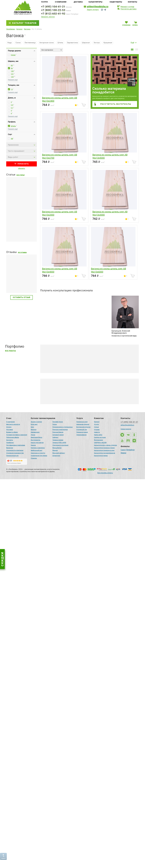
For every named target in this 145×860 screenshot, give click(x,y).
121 (12, 74)
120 (12, 71)
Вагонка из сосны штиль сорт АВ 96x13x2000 (59, 213)
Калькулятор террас (101, 455)
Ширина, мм (13, 61)
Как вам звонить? (48, 305)
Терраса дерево (57, 440)
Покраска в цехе (82, 421)
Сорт (10, 134)
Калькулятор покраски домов (104, 448)
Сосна (18, 43)
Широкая (86, 43)
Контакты (132, 2)
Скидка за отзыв (100, 437)
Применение (13, 145)
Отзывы (97, 429)
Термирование (81, 434)
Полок (54, 424)
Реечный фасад (57, 432)
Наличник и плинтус (38, 453)
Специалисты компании (14, 450)
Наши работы (116, 2)
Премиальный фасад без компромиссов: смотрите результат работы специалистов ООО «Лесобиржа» (89, 413)
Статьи (96, 427)
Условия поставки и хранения (16, 434)
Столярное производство (15, 453)
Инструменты (35, 440)
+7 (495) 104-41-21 (53, 6)
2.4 (12, 105)
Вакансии (9, 448)
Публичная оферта (12, 437)
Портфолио (10, 442)
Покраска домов (82, 432)
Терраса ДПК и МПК (59, 442)
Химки (123, 453)
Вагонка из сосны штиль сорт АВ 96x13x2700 (59, 156)
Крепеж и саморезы (38, 448)
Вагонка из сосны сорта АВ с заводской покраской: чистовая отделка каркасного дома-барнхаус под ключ (88, 855)
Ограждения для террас (39, 455)
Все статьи (20, 175)
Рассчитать (115, 104)
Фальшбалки (57, 448)
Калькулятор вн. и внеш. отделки (105, 445)
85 (12, 65)
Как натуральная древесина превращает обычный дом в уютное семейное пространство (83, 487)
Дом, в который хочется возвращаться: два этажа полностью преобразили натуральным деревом (87, 560)
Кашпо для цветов (37, 442)
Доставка (78, 2)
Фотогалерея (98, 440)
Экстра (97, 43)
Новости (97, 432)
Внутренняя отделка (83, 427)
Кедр (9, 43)
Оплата (8, 427)
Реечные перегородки (60, 429)
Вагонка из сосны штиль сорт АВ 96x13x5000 (109, 156)
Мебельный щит (36, 450)
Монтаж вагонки (88, 397)
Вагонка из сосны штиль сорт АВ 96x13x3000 (109, 213)
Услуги (44, 2)
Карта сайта (98, 434)
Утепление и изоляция (60, 445)
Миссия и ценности (13, 424)
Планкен (34, 458)
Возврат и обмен (12, 432)
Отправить (101, 326)
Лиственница (30, 43)
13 (12, 89)
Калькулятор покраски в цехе (104, 450)
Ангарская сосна (46, 43)
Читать (9, 286)
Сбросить (21, 168)
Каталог (96, 421)
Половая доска (57, 421)
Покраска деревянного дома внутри (119, 397)
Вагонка (33, 429)
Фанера (55, 450)
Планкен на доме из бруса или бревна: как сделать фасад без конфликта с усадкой (19, 233)
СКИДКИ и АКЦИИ (100, 442)
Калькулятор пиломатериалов (104, 453)
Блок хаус (34, 424)
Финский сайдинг (58, 453)
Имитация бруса (36, 437)
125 (12, 77)
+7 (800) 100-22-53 (53, 10)
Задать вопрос (93, 10)
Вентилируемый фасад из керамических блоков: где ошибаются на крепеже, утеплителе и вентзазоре (21, 524)
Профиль (12, 122)
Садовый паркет (58, 434)
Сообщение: (45, 314)
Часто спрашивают (16, 151)
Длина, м (12, 98)
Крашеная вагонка (60, 397)
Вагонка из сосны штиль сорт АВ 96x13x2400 (59, 99)
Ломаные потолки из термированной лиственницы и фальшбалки (73, 780)
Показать (23, 164)
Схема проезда (126, 429)
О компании (60, 2)
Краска (33, 445)
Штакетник (56, 455)
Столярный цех (81, 429)
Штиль (60, 43)
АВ (12, 139)
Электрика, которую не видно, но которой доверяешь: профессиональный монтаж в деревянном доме (89, 634)
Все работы (10, 351)
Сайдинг (55, 437)
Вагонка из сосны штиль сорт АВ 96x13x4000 (59, 270)
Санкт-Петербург (128, 450)
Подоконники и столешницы (62, 427)
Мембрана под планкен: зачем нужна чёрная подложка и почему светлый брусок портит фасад (20, 201)
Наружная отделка (82, 424)
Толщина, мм (13, 85)
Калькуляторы (95, 2)
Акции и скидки (36, 421)
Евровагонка (72, 43)
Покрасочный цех (12, 455)
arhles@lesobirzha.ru (97, 6)
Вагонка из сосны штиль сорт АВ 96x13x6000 (108, 270)
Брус (32, 427)
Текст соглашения (52, 330)
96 (12, 68)
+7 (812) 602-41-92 (53, 13)
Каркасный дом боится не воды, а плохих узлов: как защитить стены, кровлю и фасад (21, 557)
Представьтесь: (46, 296)
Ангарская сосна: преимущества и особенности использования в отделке (76, 707)
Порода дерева (14, 51)
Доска (33, 434)
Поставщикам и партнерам (15, 445)
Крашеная (108, 43)
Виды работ (13, 157)
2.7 (12, 108)
